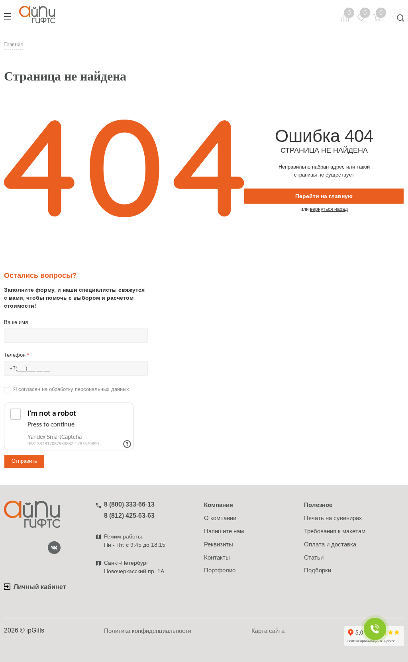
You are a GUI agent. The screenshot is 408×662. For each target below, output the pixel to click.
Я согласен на (71, 389)
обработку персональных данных (89, 389)
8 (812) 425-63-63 (129, 515)
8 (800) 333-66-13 (129, 504)
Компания (218, 504)
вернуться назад (329, 209)
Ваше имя (16, 322)
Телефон (16, 355)
